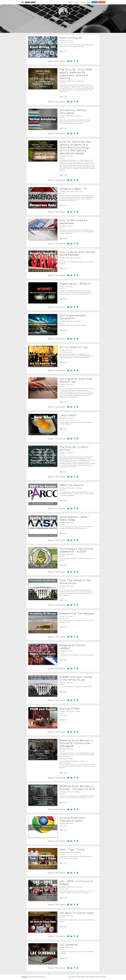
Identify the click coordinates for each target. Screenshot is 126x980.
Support (83, 976)
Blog (70, 976)
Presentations (103, 976)
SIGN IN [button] (88, 2)
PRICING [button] (83, 2)
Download (64, 51)
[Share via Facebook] (73, 61)
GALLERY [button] (77, 2)
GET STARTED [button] (102, 2)
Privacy (97, 976)
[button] (40, 55)
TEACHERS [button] (70, 2)
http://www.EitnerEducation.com (63, 24)
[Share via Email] (67, 61)
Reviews (73, 976)
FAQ (86, 976)
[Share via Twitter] (76, 61)
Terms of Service (92, 976)
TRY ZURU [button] (94, 2)
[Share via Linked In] (70, 61)
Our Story (78, 976)
